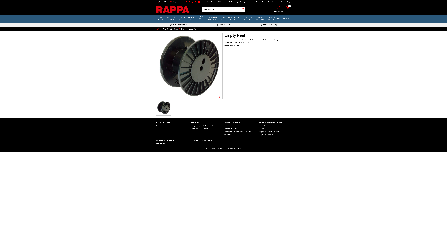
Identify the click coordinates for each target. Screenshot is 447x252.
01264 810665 (163, 2)
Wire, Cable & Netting (233, 19)
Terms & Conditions (231, 129)
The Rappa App (233, 2)
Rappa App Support (266, 135)
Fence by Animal (271, 19)
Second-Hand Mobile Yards (276, 2)
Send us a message (163, 126)
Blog (288, 2)
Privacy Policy (229, 126)
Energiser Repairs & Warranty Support (204, 126)
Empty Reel (193, 29)
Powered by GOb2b (234, 149)
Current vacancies (162, 144)
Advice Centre (222, 2)
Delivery (242, 2)
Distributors (250, 2)
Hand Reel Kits (201, 19)
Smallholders (283, 19)
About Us (213, 2)
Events (264, 2)
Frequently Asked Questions (269, 132)
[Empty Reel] (189, 66)
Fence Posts (223, 19)
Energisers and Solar (212, 19)
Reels (183, 29)
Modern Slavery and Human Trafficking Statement (238, 133)
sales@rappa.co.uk (178, 2)
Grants (258, 2)
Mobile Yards (161, 19)
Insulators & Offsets (246, 19)
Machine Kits (191, 19)
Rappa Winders (182, 19)
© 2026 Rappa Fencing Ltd (215, 149)
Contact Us (204, 2)
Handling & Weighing (171, 19)
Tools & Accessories (260, 19)
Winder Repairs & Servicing (200, 129)
